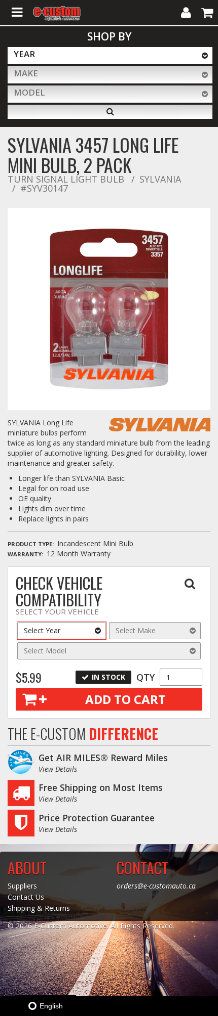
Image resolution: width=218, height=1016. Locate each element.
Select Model (45, 650)
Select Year (42, 630)
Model (29, 92)
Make (26, 73)
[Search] (110, 112)
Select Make (136, 630)
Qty (145, 677)
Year (24, 54)
